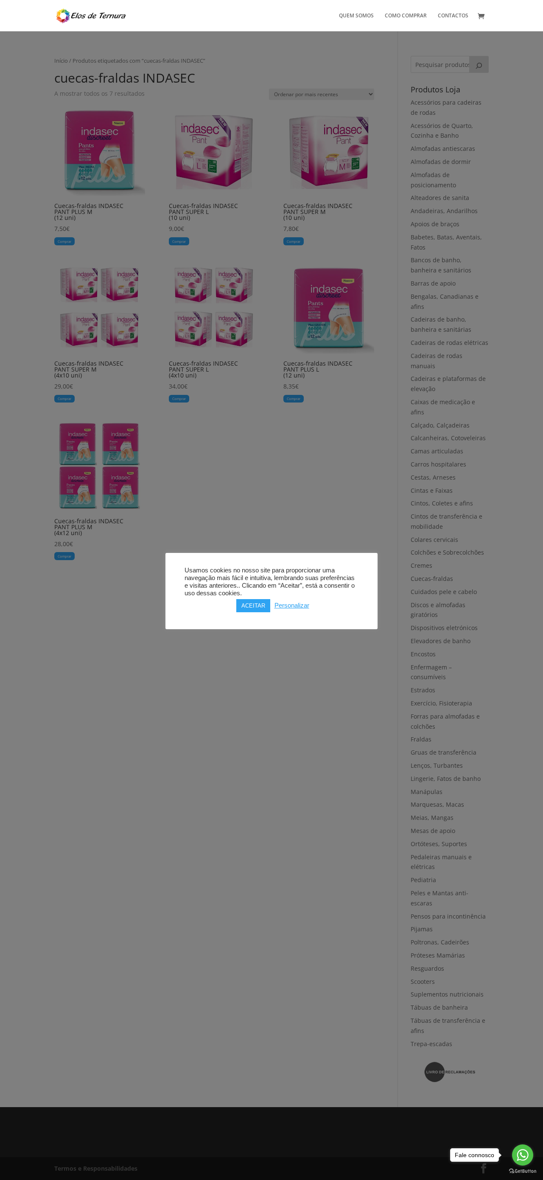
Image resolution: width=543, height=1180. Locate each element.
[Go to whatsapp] (522, 1155)
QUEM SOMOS (356, 16)
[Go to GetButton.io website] (522, 1171)
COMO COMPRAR (406, 16)
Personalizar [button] (291, 605)
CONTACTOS (453, 16)
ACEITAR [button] (253, 605)
